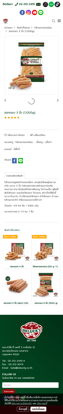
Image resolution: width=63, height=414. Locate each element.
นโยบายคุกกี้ (42, 403)
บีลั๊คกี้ (17, 149)
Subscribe (9, 391)
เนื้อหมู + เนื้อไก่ (44, 142)
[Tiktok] (57, 4)
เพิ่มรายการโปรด (16, 135)
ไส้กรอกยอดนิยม (24, 142)
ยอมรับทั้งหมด (38, 409)
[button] (53, 21)
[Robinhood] (45, 4)
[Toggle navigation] (59, 21)
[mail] (38, 4)
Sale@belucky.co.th (21, 368)
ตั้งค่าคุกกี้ (23, 409)
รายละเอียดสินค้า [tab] (14, 176)
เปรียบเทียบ (39, 135)
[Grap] (51, 4)
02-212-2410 (15, 361)
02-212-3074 (15, 364)
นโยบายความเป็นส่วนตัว (21, 403)
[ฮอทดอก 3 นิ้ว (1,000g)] (31, 65)
